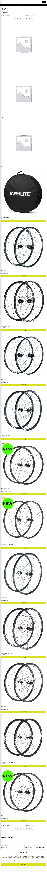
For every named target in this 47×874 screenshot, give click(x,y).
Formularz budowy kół (28, 845)
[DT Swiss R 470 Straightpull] (23, 574)
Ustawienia (23, 871)
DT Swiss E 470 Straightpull (7, 544)
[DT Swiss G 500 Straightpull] (23, 792)
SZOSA (5, 270)
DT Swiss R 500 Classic (6, 380)
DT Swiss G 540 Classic (6, 271)
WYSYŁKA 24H (6, 488)
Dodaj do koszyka (23, 221)
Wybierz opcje (23, 275)
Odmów (23, 867)
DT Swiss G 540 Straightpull (7, 707)
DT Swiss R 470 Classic (6, 326)
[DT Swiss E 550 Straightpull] (23, 737)
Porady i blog (38, 845)
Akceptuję (23, 864)
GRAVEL (2, 270)
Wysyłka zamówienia (28, 847)
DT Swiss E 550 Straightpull (7, 762)
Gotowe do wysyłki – (23, 4)
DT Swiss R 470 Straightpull (7, 598)
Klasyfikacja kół (40, 847)
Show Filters (5, 12)
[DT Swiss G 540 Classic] (23, 247)
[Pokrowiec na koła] (23, 192)
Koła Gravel (15, 847)
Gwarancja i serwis (27, 849)
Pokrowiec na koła (5, 217)
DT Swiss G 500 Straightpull (7, 489)
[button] (45, 852)
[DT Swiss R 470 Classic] (23, 301)
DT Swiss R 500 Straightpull (7, 653)
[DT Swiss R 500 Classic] (23, 356)
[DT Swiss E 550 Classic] (23, 410)
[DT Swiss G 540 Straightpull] (23, 683)
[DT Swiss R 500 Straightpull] (23, 628)
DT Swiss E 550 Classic (6, 435)
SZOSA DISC (6, 543)
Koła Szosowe (15, 845)
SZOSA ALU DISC (4, 325)
